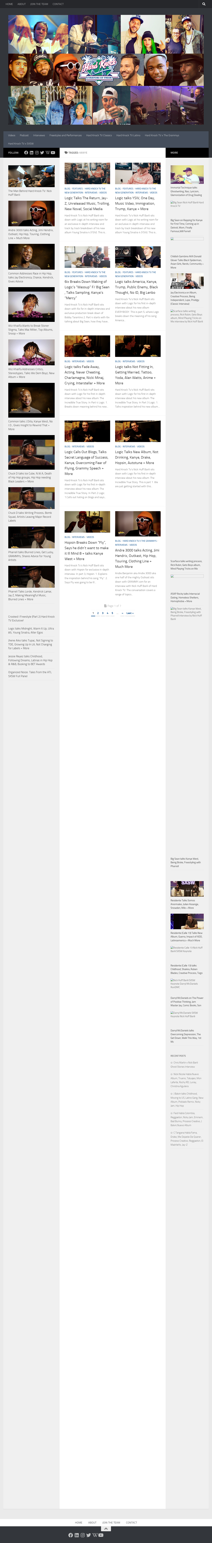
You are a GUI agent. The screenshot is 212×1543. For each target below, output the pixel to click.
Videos (11, 135)
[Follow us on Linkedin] (31, 153)
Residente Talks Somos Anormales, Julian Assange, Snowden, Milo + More (185, 904)
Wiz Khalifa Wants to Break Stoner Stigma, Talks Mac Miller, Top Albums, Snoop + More (30, 329)
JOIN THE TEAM (39, 4)
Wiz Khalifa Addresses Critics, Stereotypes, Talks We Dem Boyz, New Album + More (31, 373)
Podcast (24, 135)
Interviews (39, 135)
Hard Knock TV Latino (128, 135)
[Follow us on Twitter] (42, 153)
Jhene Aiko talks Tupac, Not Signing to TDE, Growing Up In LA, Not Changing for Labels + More (30, 644)
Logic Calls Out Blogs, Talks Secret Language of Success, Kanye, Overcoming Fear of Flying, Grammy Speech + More (86, 463)
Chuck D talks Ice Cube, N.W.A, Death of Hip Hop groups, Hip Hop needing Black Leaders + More (30, 477)
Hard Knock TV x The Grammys (162, 135)
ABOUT (22, 4)
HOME (9, 4)
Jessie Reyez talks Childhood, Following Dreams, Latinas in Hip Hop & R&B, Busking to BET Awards (30, 660)
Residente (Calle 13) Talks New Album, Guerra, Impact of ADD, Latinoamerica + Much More (186, 937)
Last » (130, 613)
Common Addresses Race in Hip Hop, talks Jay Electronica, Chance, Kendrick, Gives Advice (31, 277)
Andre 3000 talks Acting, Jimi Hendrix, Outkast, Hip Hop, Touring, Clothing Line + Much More (30, 234)
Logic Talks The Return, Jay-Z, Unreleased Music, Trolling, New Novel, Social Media (87, 203)
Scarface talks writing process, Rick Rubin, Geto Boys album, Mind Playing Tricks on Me (186, 565)
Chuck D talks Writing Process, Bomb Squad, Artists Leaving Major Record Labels (30, 516)
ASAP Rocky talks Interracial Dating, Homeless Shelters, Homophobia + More (185, 597)
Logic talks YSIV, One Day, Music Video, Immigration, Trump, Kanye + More (135, 203)
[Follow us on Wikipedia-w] (47, 153)
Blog (67, 188)
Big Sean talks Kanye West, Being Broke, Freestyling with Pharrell (186, 862)
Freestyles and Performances (66, 135)
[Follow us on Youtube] (53, 153)
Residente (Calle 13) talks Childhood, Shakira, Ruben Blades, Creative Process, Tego (187, 969)
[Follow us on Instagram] (37, 153)
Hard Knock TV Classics (99, 135)
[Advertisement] (187, 1227)
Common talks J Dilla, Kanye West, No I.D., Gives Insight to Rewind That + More (30, 425)
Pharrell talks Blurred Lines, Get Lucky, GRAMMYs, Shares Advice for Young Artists (31, 556)
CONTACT (58, 4)
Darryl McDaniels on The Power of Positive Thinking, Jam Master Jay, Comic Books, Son (187, 1001)
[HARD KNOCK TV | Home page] (106, 70)
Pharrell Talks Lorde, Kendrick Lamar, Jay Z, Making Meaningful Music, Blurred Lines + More (30, 595)
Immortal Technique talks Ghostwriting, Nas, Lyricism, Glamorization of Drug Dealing (186, 191)
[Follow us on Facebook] (26, 153)
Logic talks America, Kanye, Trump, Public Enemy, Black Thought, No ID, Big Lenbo (136, 287)
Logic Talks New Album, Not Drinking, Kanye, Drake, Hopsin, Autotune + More (136, 457)
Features (77, 188)
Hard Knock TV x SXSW (21, 143)
